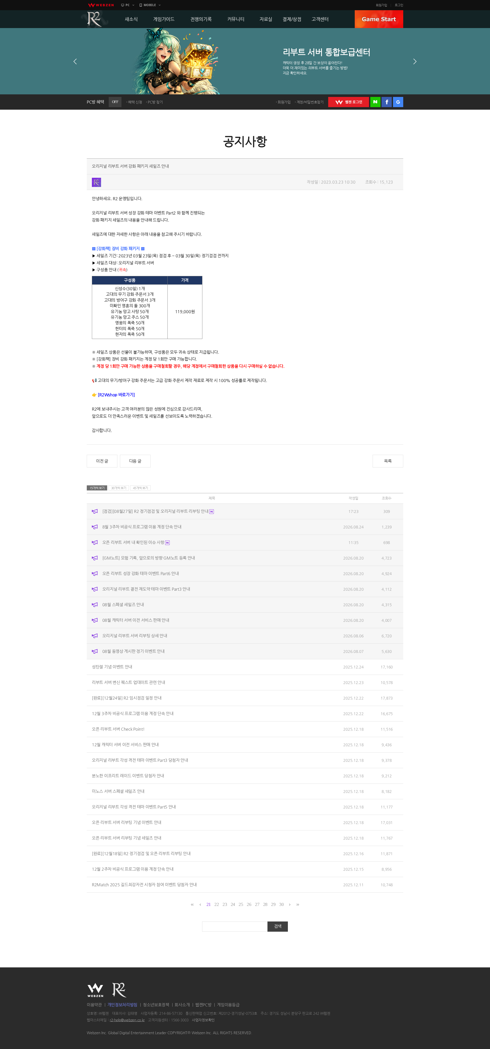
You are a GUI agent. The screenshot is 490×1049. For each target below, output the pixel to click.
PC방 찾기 (155, 102)
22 (216, 904)
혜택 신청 (135, 102)
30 (281, 904)
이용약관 (94, 1004)
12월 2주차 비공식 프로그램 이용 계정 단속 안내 (133, 869)
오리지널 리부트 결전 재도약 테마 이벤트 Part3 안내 (146, 589)
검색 (277, 926)
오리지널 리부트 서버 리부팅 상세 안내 (134, 635)
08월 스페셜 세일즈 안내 (123, 604)
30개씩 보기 (118, 488)
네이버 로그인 (375, 102)
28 (265, 904)
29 (273, 904)
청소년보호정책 (156, 1004)
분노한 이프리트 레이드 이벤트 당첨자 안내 (128, 775)
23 (225, 904)
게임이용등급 (228, 1004)
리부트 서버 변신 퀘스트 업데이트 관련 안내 (128, 682)
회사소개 (182, 1004)
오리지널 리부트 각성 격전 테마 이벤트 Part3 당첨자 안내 (140, 760)
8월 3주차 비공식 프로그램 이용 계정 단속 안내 (141, 526)
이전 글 (102, 461)
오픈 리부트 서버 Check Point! (118, 729)
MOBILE (150, 5)
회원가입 (381, 5)
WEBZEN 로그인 (348, 102)
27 (257, 904)
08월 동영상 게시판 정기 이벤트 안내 (133, 651)
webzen (101, 5)
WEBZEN (95, 990)
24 (233, 904)
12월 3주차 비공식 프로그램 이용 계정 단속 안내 (133, 713)
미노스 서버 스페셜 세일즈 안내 (118, 791)
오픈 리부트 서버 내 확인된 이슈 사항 (133, 542)
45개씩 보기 (140, 488)
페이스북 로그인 (387, 102)
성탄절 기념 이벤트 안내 (112, 666)
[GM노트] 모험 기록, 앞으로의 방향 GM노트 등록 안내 (148, 557)
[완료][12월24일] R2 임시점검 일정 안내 (126, 698)
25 (241, 904)
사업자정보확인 (203, 1020)
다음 (415, 61)
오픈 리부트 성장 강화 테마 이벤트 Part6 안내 (140, 573)
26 (249, 904)
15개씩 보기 (97, 488)
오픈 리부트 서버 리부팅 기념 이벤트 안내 (126, 822)
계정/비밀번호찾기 (310, 102)
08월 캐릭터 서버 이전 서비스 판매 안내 (135, 620)
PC (128, 5)
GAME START (379, 19)
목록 (387, 461)
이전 (75, 61)
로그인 (399, 5)
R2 (94, 19)
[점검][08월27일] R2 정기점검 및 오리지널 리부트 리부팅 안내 (155, 511)
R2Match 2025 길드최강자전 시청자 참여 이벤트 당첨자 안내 (144, 884)
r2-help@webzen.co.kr (127, 1020)
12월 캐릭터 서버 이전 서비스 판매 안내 (125, 744)
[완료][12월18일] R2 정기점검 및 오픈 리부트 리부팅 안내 (141, 853)
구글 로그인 (398, 102)
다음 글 (135, 461)
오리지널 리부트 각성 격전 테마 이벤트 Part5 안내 (134, 806)
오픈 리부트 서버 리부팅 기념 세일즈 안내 (126, 838)
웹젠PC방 (203, 1004)
